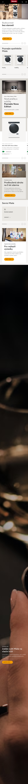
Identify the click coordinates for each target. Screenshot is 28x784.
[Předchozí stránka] (22, 43)
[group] (14, 136)
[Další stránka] (25, 43)
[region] (14, 24)
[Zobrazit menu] (3, 2)
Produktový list (8, 151)
